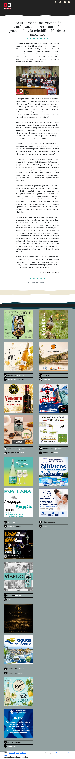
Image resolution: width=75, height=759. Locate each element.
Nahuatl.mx (67, 753)
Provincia (42, 282)
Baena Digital (14, 753)
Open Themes (56, 753)
